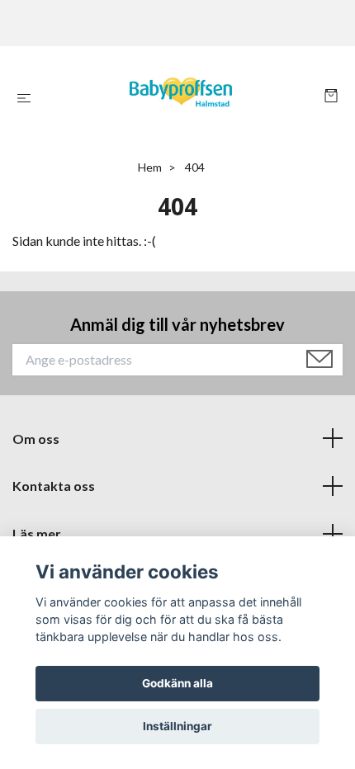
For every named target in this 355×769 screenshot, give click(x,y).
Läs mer (36, 533)
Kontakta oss (53, 485)
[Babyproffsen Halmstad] (181, 97)
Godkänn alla (177, 683)
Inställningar (177, 726)
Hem (150, 167)
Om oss (35, 438)
